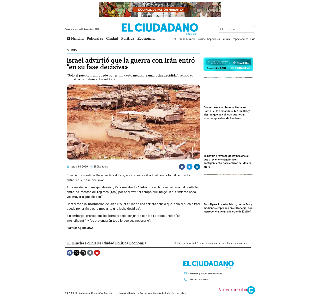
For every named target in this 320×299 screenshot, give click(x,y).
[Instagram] (83, 253)
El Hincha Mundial (185, 39)
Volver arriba (232, 289)
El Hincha (75, 38)
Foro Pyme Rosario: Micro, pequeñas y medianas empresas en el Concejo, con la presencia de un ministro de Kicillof (228, 208)
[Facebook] (70, 253)
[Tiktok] (90, 253)
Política (127, 38)
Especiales (213, 39)
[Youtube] (97, 253)
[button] (182, 167)
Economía (146, 38)
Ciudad (112, 38)
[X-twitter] (77, 253)
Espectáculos (240, 39)
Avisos (202, 39)
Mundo (72, 50)
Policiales (95, 38)
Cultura (226, 39)
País (252, 39)
